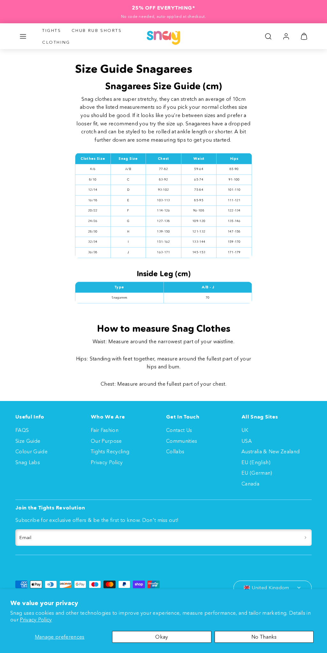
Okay (161, 637)
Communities (181, 441)
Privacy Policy (36, 619)
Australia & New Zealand (270, 451)
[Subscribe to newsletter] (305, 537)
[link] (286, 36)
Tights (51, 30)
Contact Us (179, 430)
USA (246, 441)
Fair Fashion (104, 430)
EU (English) (255, 462)
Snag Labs (27, 462)
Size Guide (27, 441)
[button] (23, 36)
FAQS (22, 430)
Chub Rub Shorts (97, 30)
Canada (250, 483)
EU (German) (256, 473)
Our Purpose (106, 441)
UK (244, 430)
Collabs (175, 451)
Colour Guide (31, 451)
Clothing (56, 42)
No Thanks (264, 637)
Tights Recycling (110, 451)
